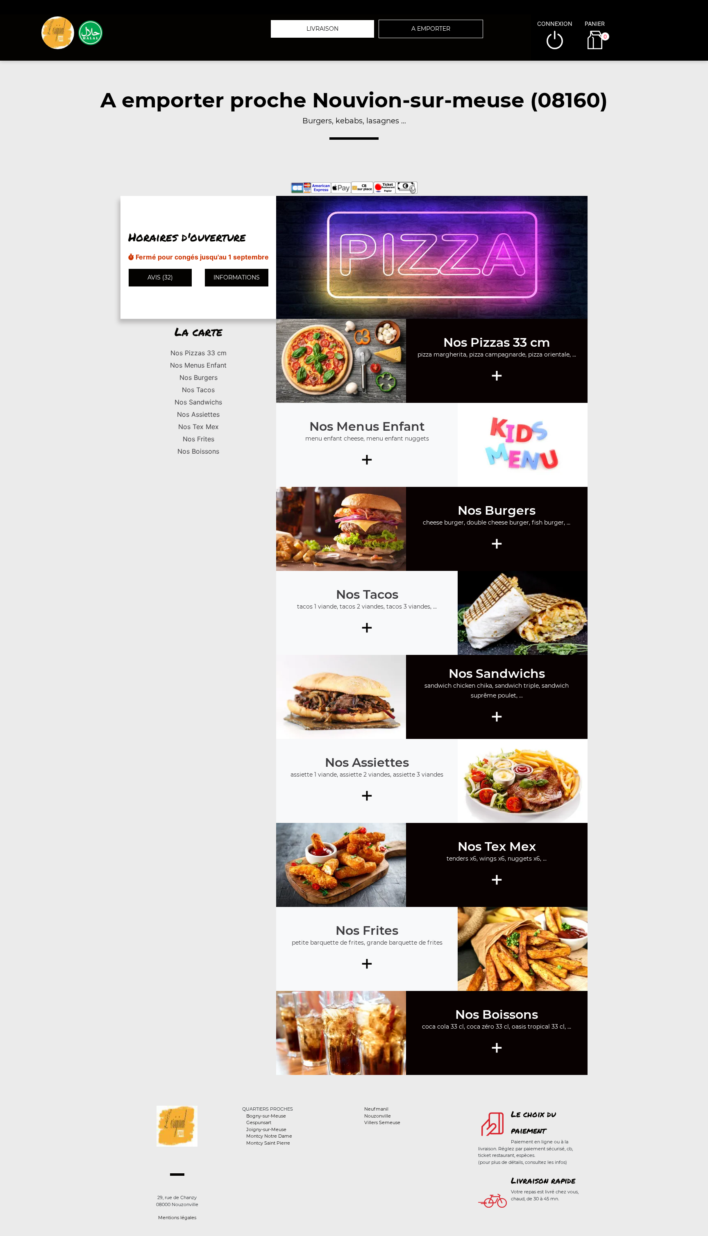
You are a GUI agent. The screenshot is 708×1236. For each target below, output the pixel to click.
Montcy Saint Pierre (268, 1143)
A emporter (430, 28)
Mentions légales (177, 1217)
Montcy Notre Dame (269, 1136)
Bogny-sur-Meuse (266, 1116)
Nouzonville (377, 1116)
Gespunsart (258, 1122)
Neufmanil (376, 1109)
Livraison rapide (543, 1180)
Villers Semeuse (382, 1122)
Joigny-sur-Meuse (266, 1129)
